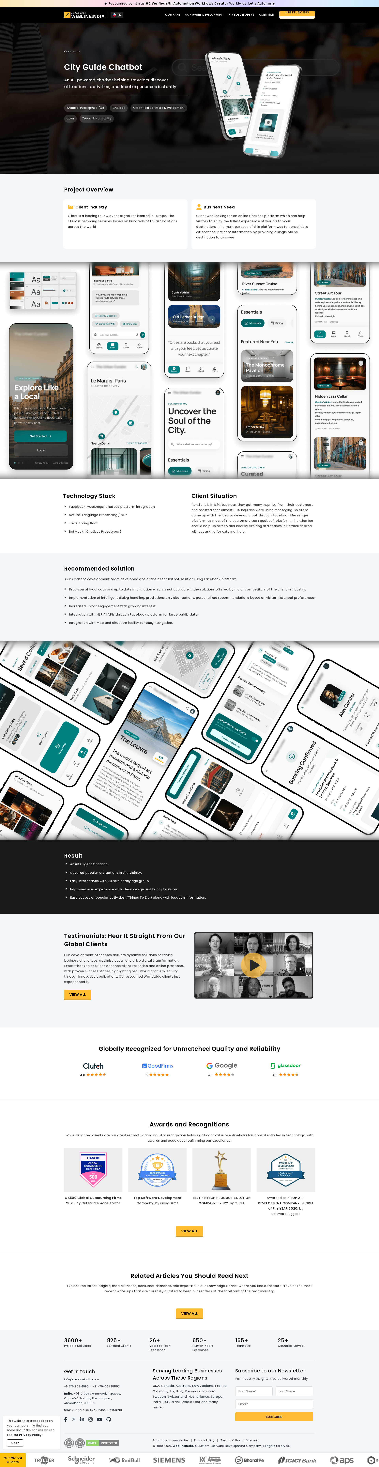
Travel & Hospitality (96, 118)
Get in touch (79, 1371)
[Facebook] (67, 1419)
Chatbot (119, 108)
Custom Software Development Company (229, 1446)
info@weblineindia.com (81, 1379)
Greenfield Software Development (159, 108)
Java (70, 118)
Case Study (72, 51)
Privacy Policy (204, 1440)
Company (172, 15)
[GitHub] (110, 1419)
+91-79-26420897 (106, 1386)
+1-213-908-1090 (76, 1386)
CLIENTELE (266, 15)
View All (77, 994)
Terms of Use (230, 1440)
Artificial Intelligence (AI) (85, 108)
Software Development (204, 15)
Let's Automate (261, 3)
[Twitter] (75, 1419)
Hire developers (241, 15)
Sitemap (252, 1440)
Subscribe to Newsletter (170, 1440)
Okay (15, 1443)
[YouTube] (101, 1419)
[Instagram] (92, 1419)
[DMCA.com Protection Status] (102, 1443)
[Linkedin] (84, 1419)
